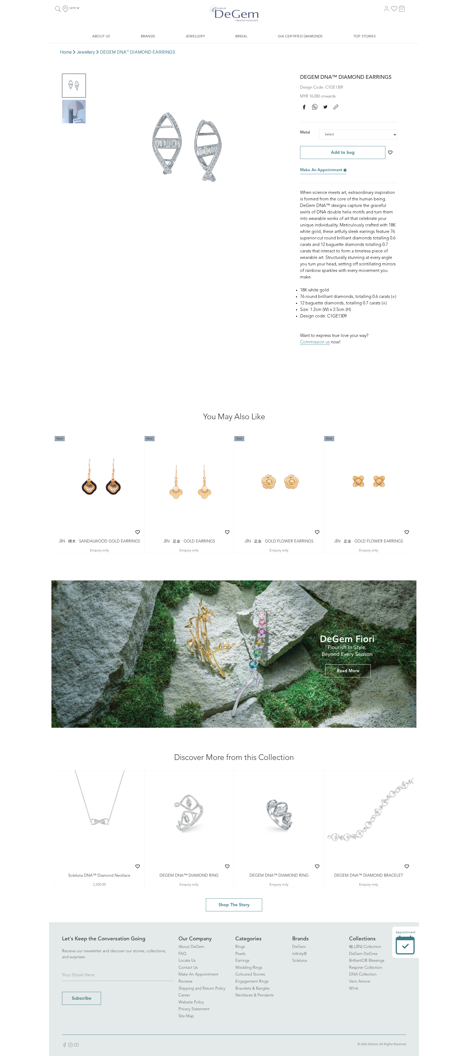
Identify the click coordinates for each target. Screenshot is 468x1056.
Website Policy (191, 1002)
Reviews (185, 982)
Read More (348, 671)
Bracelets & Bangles (252, 989)
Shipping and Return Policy (201, 989)
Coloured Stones (250, 975)
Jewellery (86, 52)
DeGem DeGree (363, 954)
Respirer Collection (365, 968)
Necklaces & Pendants (254, 995)
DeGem (299, 947)
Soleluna (299, 961)
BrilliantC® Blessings (366, 961)
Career (184, 995)
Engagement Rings (251, 982)
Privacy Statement (193, 1009)
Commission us (315, 342)
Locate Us (187, 961)
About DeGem (191, 947)
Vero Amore (359, 982)
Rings (240, 947)
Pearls (240, 954)
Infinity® (299, 954)
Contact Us (188, 968)
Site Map (186, 1016)
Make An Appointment (322, 170)
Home (66, 52)
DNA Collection (362, 975)
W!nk (353, 989)
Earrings (242, 961)
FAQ (182, 954)
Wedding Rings (248, 968)
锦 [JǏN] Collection (365, 947)
